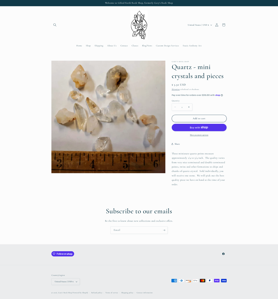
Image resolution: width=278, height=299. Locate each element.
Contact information (145, 293)
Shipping (176, 89)
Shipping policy (127, 293)
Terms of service (111, 293)
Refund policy (96, 293)
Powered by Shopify (80, 293)
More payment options (199, 135)
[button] (54, 24)
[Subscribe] (164, 230)
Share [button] (177, 143)
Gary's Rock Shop (65, 293)
